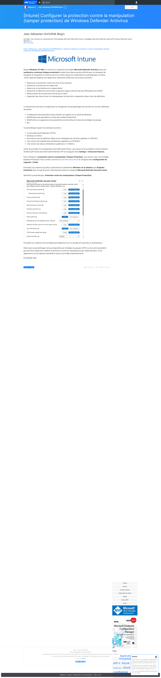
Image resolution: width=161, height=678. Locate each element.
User (136, 2)
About (125, 586)
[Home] (30, 2)
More (65, 7)
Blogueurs (33, 49)
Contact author (125, 590)
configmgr (120, 672)
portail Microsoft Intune (68, 160)
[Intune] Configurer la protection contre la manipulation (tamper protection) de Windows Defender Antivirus (79, 18)
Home (125, 583)
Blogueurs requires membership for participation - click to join (80, 675)
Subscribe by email (125, 593)
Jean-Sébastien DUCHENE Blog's (50, 49)
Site (39, 2)
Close (156, 657)
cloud (126, 667)
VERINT (84, 658)
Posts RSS (124, 600)
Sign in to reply (28, 267)
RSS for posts (28, 43)
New (132, 7)
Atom (125, 603)
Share (125, 596)
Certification (117, 668)
